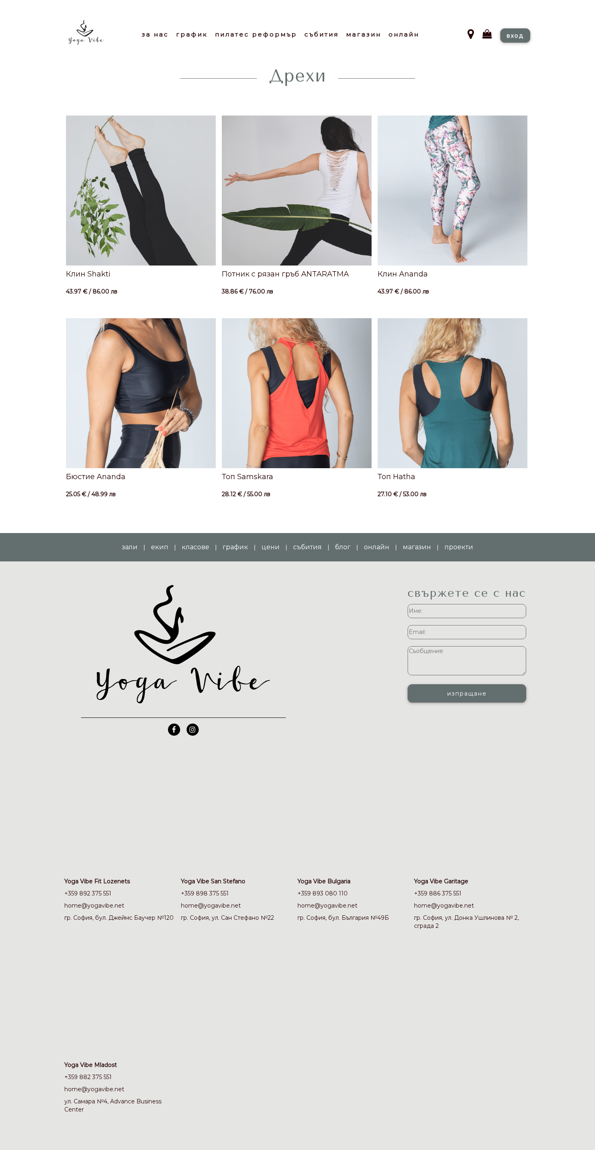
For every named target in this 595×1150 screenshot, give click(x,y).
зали (130, 547)
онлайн (376, 547)
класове (195, 547)
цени (270, 547)
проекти (458, 547)
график (235, 547)
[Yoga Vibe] (95, 37)
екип (159, 547)
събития (307, 547)
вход (515, 35)
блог (343, 547)
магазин (417, 547)
